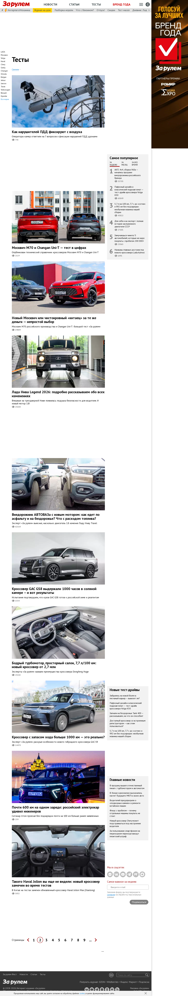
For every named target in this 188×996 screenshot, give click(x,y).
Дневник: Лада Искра (143, 10)
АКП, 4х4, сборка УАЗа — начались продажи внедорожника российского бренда (128, 173)
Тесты (96, 4)
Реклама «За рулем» (139, 988)
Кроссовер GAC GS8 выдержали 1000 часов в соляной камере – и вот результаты (54, 590)
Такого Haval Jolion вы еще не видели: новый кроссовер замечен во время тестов (56, 883)
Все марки (5, 99)
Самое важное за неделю (121, 881)
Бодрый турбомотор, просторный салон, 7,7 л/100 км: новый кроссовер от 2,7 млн (54, 665)
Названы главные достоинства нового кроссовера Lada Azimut (130, 251)
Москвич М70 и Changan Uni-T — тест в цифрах (49, 247)
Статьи (74, 4)
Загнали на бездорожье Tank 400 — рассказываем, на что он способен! (126, 714)
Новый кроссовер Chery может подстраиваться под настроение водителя (125, 823)
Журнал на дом (42, 10)
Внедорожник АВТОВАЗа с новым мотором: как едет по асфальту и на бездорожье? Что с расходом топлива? (56, 516)
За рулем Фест (10, 974)
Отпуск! (101, 10)
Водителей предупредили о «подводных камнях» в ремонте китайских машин (125, 803)
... (90, 940)
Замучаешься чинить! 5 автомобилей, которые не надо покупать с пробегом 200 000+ (130, 238)
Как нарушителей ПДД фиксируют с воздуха (47, 131)
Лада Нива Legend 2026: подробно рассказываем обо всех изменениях (58, 394)
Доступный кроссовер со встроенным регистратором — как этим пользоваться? (127, 723)
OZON (102, 981)
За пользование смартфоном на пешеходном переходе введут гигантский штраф (125, 833)
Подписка (144, 981)
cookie (82, 993)
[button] (146, 993)
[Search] (146, 974)
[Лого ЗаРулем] (16, 4)
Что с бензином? (85, 10)
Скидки (111, 10)
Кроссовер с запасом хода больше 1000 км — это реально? (58, 737)
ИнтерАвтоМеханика (19, 10)
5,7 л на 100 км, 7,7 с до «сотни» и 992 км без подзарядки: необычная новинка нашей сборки (130, 208)
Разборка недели (64, 10)
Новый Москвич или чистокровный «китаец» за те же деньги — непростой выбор (54, 320)
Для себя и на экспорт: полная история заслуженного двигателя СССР (129, 224)
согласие (111, 894)
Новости (50, 4)
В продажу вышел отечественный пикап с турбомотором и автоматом (127, 787)
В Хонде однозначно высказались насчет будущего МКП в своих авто (127, 794)
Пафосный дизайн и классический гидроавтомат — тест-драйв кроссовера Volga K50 (129, 191)
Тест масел (124, 10)
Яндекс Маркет (128, 981)
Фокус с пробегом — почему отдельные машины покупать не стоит (125, 813)
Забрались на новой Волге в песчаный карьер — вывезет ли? (125, 697)
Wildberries (112, 981)
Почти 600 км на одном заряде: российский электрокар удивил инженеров (55, 809)
